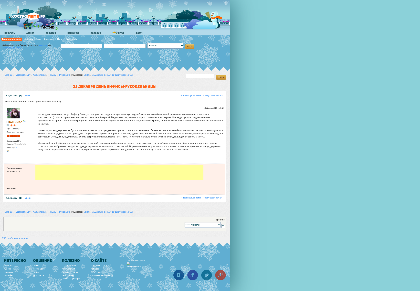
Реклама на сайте (99, 265)
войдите (43, 45)
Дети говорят (39, 275)
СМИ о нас (96, 272)
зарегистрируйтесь (12, 47)
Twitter (206, 275)
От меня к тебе (69, 265)
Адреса (30, 33)
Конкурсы (73, 33)
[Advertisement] (119, 172)
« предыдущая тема (191, 95)
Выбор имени (68, 275)
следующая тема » (212, 95)
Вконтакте (178, 275)
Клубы (36, 272)
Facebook (192, 275)
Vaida (86, 75)
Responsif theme (138, 260)
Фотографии (39, 269)
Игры (121, 33)
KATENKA (15, 121)
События (51, 33)
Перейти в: (220, 220)
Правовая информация (102, 275)
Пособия (96, 33)
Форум (139, 33)
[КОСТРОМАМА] (34, 18)
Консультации (68, 269)
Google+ (220, 275)
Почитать (9, 33)
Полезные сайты (70, 272)
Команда (95, 269)
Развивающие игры (71, 279)
